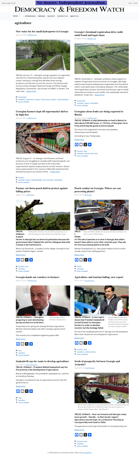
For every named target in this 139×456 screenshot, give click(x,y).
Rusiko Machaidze (31, 365)
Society (51, 16)
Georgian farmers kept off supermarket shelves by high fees (42, 112)
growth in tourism (90, 352)
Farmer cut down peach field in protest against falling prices (42, 189)
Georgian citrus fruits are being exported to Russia (98, 112)
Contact (135, 3)
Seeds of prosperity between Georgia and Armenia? (97, 362)
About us (74, 16)
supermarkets (58, 180)
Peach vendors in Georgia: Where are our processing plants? (97, 189)
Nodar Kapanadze (36, 180)
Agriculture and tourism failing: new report (98, 277)
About (130, 3)
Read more (31, 91)
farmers (86, 103)
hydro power (29, 99)
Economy (21, 177)
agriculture (21, 99)
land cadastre (94, 103)
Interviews (30, 16)
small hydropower (63, 99)
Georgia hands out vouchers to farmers (37, 277)
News (15, 16)
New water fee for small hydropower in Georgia (42, 31)
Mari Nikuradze (89, 281)
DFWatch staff (32, 35)
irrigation (37, 99)
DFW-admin (30, 195)
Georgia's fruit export (91, 153)
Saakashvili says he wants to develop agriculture (42, 361)
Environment (22, 97)
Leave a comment (23, 102)
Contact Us (62, 16)
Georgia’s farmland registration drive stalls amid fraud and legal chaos (98, 33)
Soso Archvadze (48, 180)
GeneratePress (87, 453)
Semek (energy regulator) (49, 99)
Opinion (41, 16)
